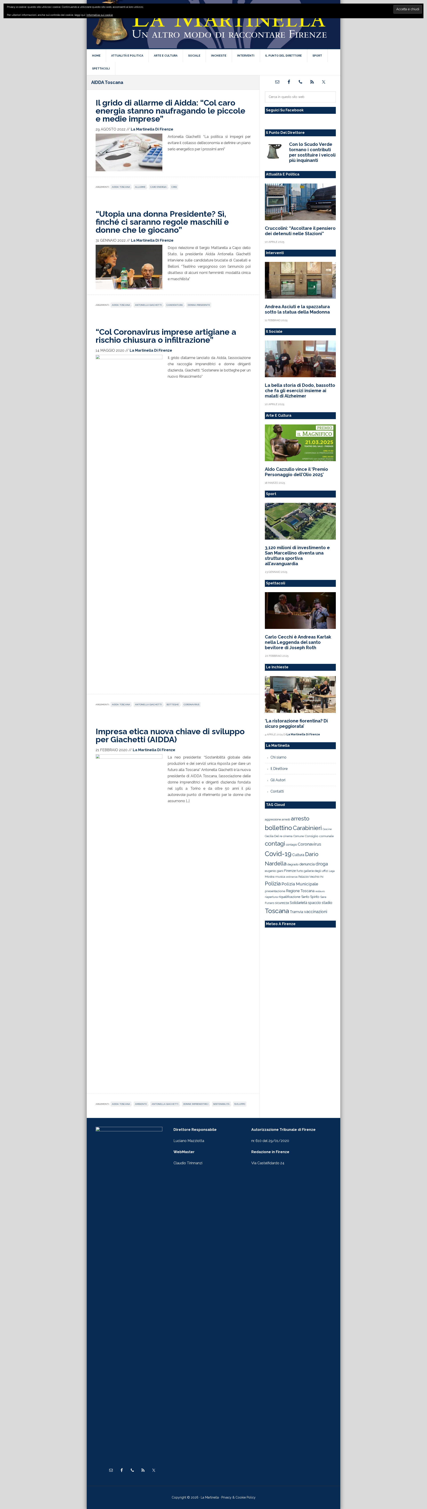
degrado (292, 864)
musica (280, 876)
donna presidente (199, 305)
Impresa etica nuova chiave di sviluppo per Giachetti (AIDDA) (170, 735)
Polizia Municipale (300, 884)
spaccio (314, 903)
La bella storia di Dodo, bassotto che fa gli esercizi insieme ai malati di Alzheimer (300, 391)
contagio (291, 844)
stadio (327, 902)
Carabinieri (307, 827)
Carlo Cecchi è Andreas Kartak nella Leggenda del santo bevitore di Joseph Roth (298, 642)
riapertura (271, 897)
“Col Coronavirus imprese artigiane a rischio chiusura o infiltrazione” (166, 336)
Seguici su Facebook (285, 110)
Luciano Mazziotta (188, 1141)
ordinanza (292, 876)
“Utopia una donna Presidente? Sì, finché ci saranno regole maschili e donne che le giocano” (162, 222)
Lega (332, 871)
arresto (300, 818)
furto (300, 871)
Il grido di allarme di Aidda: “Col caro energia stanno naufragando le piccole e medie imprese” (170, 110)
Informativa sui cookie (100, 14)
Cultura (298, 854)
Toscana (277, 911)
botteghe (173, 704)
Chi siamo (278, 757)
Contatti (277, 791)
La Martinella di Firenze (213, 24)
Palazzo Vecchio (308, 876)
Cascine (327, 829)
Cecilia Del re (273, 836)
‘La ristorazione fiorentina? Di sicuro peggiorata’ (296, 723)
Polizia (273, 884)
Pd (321, 876)
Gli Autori (277, 780)
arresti (286, 819)
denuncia (307, 864)
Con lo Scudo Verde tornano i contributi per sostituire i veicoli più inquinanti (312, 152)
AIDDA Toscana (121, 187)
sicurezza (282, 903)
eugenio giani (274, 871)
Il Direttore (279, 769)
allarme (140, 187)
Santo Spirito (310, 897)
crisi (174, 187)
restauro (320, 891)
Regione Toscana (300, 891)
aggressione (273, 819)
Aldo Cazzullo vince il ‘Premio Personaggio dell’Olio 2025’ (296, 472)
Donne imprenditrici (195, 1104)
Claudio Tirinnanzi (187, 1163)
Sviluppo (239, 1104)
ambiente (141, 1104)
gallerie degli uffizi (316, 871)
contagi (275, 843)
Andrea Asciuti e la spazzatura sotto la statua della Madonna (297, 309)
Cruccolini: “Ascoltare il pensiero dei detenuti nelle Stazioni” (300, 231)
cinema (287, 836)
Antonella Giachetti (148, 305)
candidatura (175, 305)
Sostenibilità (221, 1104)
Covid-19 (278, 854)
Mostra (269, 876)
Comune (298, 836)
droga (322, 864)
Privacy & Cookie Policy (238, 1497)
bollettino (278, 828)
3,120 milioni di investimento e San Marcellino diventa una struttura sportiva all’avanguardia (297, 555)
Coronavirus (191, 704)
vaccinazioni (315, 911)
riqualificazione (289, 897)
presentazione (275, 891)
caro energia (158, 187)
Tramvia (296, 912)
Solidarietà (298, 902)
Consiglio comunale (319, 836)
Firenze (290, 871)
